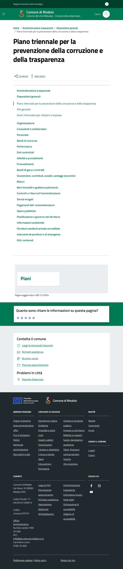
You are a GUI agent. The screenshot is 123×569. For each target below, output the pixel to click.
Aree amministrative (23, 425)
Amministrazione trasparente (33, 91)
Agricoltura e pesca (47, 421)
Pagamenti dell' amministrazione (35, 205)
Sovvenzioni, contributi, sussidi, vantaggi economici (46, 176)
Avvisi (91, 430)
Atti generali (23, 109)
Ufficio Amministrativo (20, 522)
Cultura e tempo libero (46, 457)
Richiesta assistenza (48, 499)
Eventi (91, 455)
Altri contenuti (25, 240)
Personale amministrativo (20, 447)
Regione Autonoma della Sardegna (28, 4)
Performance (24, 146)
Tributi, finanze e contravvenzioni (71, 452)
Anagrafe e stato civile (46, 433)
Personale (22, 135)
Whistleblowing (46, 514)
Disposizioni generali (28, 96)
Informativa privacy (72, 495)
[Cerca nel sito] (106, 14)
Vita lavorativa (70, 464)
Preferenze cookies (22, 560)
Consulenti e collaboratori (32, 129)
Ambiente (43, 425)
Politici (16, 440)
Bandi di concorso (27, 141)
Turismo (67, 459)
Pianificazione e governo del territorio (38, 217)
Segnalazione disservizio (45, 507)
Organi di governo (22, 421)
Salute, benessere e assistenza (73, 442)
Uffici (15, 430)
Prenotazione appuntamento (45, 492)
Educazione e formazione (44, 466)
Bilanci (20, 182)
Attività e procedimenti (30, 158)
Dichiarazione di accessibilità (71, 507)
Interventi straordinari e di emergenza (38, 234)
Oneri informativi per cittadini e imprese (39, 115)
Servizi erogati (25, 199)
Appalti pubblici (45, 440)
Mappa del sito (68, 560)
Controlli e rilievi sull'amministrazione (38, 193)
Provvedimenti (25, 164)
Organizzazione (25, 123)
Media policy (40, 560)
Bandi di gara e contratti (30, 170)
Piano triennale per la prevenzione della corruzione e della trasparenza (56, 103)
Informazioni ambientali (30, 223)
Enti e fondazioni (21, 435)
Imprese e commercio (73, 430)
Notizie (91, 421)
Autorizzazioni (45, 445)
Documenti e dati (21, 454)
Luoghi (91, 450)
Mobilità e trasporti (72, 435)
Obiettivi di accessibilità (69, 516)
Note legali (68, 499)
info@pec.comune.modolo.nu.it (28, 538)
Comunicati (93, 425)
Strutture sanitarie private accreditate (38, 228)
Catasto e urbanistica (48, 449)
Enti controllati (25, 152)
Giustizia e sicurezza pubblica (73, 423)
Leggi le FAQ (44, 485)
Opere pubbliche (26, 211)
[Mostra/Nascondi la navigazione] (3, 14)
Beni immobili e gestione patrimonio (37, 187)
